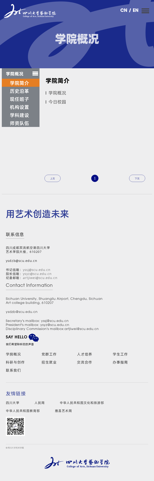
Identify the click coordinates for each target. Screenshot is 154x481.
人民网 (39, 402)
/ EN (134, 11)
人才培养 (84, 354)
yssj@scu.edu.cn (37, 270)
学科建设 (19, 114)
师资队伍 (19, 122)
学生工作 (120, 354)
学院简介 (19, 82)
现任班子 (19, 98)
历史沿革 (19, 90)
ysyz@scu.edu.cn (37, 274)
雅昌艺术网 (63, 410)
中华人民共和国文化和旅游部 (82, 402)
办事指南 (120, 362)
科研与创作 (15, 362)
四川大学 (12, 402)
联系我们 (13, 370)
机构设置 (19, 106)
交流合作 (84, 362)
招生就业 (49, 362)
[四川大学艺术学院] (30, 11)
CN (124, 11)
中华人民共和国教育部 (23, 410)
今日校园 (57, 102)
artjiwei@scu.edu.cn (40, 278)
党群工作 (49, 354)
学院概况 (57, 93)
